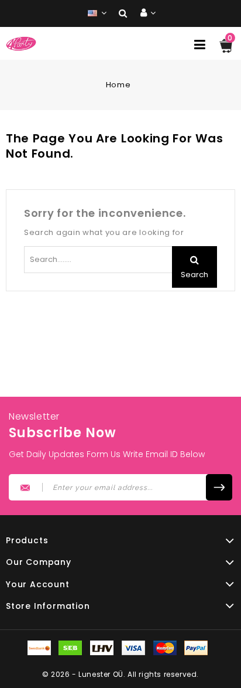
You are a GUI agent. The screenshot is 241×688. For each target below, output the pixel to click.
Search (194, 274)
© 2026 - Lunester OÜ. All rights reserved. (120, 674)
